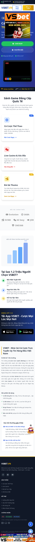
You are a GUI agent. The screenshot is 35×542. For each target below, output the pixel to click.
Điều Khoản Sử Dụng (8, 508)
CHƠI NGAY (19, 44)
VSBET (6, 7)
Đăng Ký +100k (28, 7)
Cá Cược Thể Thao (8, 484)
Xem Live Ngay (9, 196)
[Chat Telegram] (30, 531)
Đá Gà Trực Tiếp (7, 489)
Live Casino (6, 486)
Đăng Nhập (17, 7)
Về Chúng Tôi (6, 505)
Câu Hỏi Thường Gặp (8, 503)
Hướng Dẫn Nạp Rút (8, 500)
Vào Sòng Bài (8, 167)
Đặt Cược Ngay (9, 137)
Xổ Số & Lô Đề (6, 492)
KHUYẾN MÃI (18, 50)
